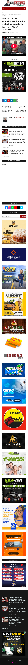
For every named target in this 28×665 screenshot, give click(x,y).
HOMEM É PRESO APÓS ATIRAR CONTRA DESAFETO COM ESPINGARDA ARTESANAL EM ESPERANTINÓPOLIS (16, 153)
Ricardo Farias (5, 32)
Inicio (9, 660)
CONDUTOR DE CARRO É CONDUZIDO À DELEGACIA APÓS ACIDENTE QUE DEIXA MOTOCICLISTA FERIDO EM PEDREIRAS (16, 620)
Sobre (13, 660)
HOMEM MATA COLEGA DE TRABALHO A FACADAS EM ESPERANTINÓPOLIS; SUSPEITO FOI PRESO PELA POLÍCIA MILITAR (17, 132)
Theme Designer (15, 662)
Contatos (19, 660)
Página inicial (4, 13)
